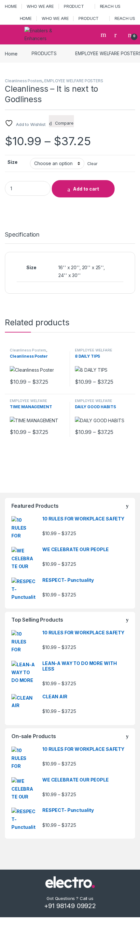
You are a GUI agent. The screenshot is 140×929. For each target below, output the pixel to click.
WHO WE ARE (40, 6)
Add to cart (86, 189)
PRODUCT (74, 6)
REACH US (110, 6)
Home (11, 53)
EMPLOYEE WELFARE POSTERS (73, 80)
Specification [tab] (22, 235)
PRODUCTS (44, 53)
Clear (92, 163)
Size (12, 162)
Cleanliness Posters (23, 80)
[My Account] (117, 35)
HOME (11, 6)
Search (104, 34)
